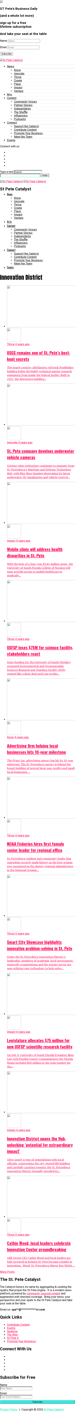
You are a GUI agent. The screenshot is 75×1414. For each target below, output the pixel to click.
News (10, 66)
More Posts (7, 1272)
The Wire (12, 1334)
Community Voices (25, 101)
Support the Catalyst (26, 126)
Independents (22, 108)
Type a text (6, 171)
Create (18, 80)
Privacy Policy (8, 1409)
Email (3, 47)
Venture (18, 91)
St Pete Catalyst (54, 1409)
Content (11, 98)
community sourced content (43, 1293)
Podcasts (20, 119)
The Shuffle (21, 112)
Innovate (19, 73)
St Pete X (13, 1338)
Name (3, 40)
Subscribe (6, 54)
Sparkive (12, 1331)
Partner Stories (23, 105)
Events (11, 140)
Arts (9, 94)
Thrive (17, 77)
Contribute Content (25, 129)
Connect (12, 122)
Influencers (21, 115)
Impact (18, 87)
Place (17, 84)
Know (17, 70)
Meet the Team (23, 136)
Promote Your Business (28, 133)
